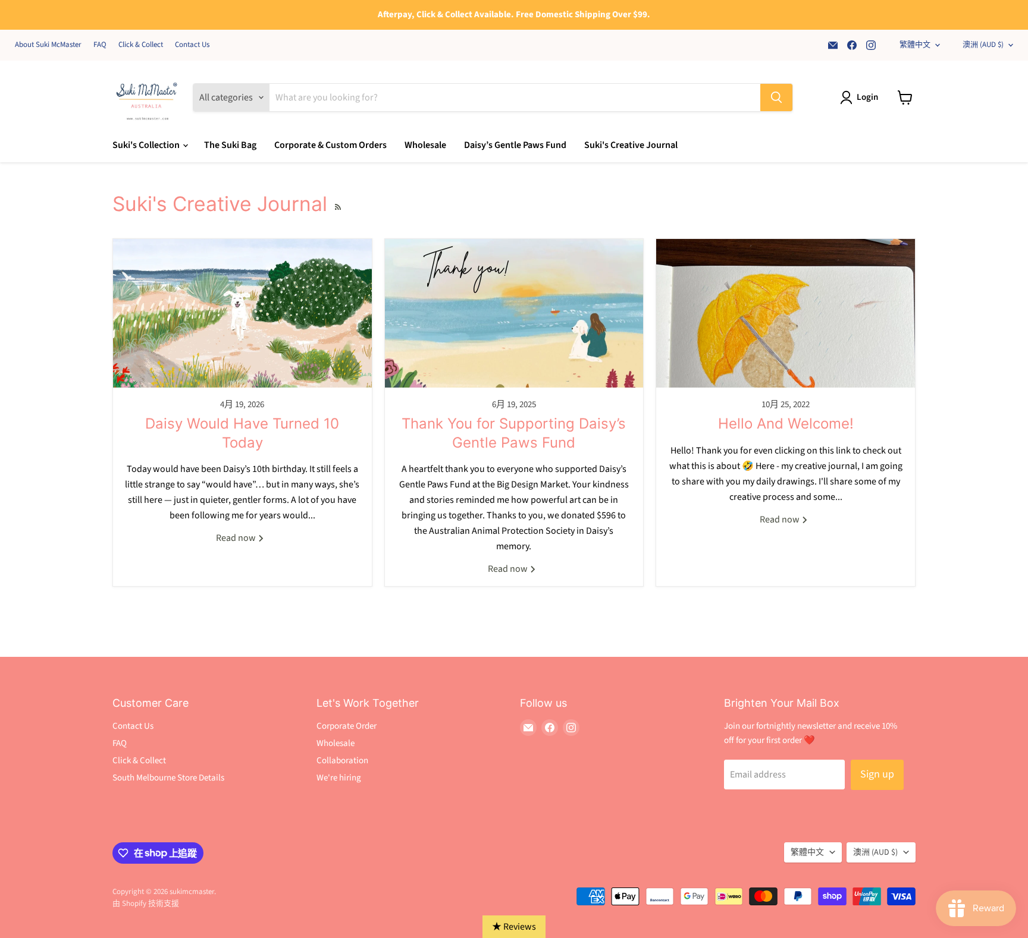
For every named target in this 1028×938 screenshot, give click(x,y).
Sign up (877, 774)
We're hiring (338, 778)
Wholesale (425, 145)
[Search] (776, 97)
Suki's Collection (146, 145)
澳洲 (983, 44)
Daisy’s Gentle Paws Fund (515, 145)
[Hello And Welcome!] (785, 313)
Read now (237, 537)
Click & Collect (140, 44)
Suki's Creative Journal (631, 145)
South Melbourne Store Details (168, 778)
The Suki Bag (230, 145)
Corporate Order (346, 726)
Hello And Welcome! (786, 423)
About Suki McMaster (48, 44)
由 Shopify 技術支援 (145, 903)
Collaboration (342, 760)
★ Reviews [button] (514, 926)
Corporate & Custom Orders (330, 145)
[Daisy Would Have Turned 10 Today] (242, 313)
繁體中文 (915, 44)
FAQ (99, 44)
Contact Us (192, 44)
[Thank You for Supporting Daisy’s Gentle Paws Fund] (514, 313)
